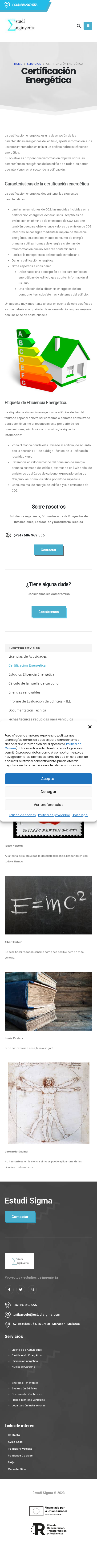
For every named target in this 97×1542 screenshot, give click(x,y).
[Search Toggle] (79, 26)
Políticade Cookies (20, 1455)
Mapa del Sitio (17, 1469)
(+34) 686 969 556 (24, 5)
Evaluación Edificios (24, 1388)
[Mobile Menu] (88, 26)
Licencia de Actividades (27, 1349)
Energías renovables (24, 692)
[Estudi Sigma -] (20, 26)
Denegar (49, 791)
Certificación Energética (27, 665)
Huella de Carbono (23, 1366)
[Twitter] (20, 1289)
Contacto (14, 1435)
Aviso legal (80, 815)
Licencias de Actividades (27, 656)
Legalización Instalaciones (28, 1405)
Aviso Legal (15, 1441)
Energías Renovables (25, 1382)
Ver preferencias (49, 804)
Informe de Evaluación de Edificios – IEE (39, 701)
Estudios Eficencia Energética (31, 674)
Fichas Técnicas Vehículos (28, 1399)
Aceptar (48, 778)
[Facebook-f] (9, 1289)
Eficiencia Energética (25, 1361)
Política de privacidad (54, 815)
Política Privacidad (20, 1448)
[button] (90, 726)
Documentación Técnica (27, 710)
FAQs (11, 1462)
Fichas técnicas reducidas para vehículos (40, 719)
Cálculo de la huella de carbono (33, 683)
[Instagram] (32, 1289)
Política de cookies (22, 815)
